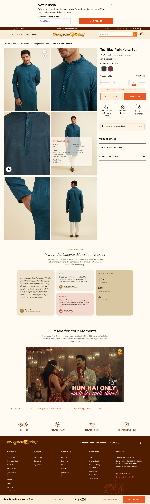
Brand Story (65, 461)
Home (7, 44)
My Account (38, 465)
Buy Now (135, 96)
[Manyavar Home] (68, 34)
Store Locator (65, 472)
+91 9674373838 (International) (126, 464)
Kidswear (10, 487)
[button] (12, 34)
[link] (35, 34)
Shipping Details (94, 461)
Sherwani (10, 476)
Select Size (106, 76)
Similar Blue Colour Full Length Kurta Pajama (76, 408)
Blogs (63, 465)
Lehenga (9, 480)
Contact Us (38, 461)
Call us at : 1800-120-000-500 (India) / (129, 461)
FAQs (90, 457)
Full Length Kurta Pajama (41, 44)
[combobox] (118, 34)
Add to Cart (111, 96)
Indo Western (11, 472)
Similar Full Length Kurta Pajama (29, 408)
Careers (64, 468)
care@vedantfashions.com (125, 457)
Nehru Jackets (11, 468)
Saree (9, 483)
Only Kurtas (10, 465)
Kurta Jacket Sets (12, 461)
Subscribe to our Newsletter (93, 442)
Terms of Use (93, 471)
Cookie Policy (93, 479)
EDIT (141, 126)
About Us (64, 457)
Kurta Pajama (23, 44)
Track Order (38, 457)
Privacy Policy (93, 475)
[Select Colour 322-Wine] (111, 69)
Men (14, 44)
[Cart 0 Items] (144, 34)
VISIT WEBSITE (96, 21)
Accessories (11, 491)
